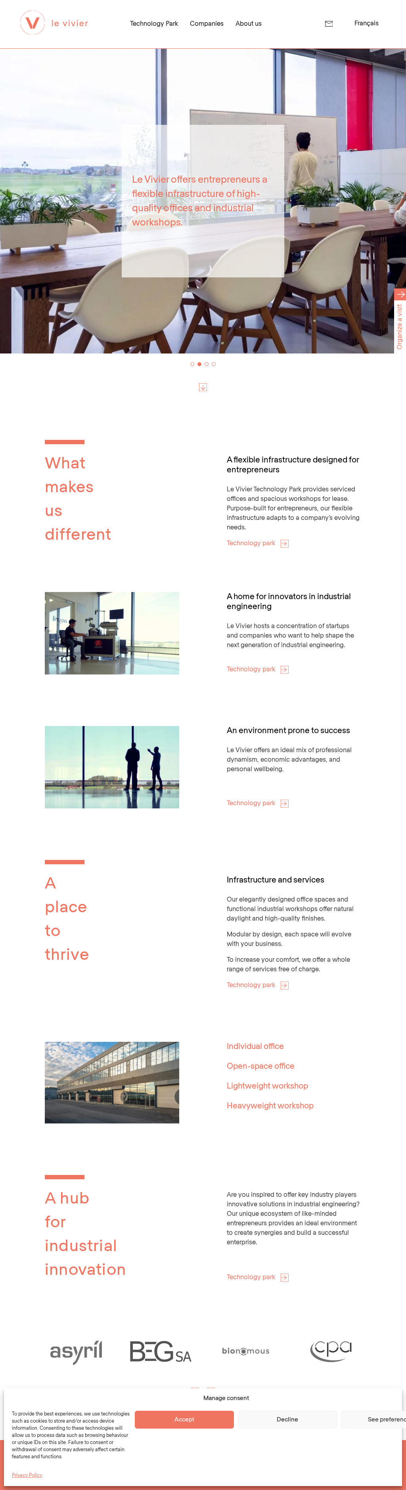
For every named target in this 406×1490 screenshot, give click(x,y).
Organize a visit (400, 327)
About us (249, 24)
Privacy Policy (27, 1475)
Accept (184, 1420)
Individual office (255, 1047)
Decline (287, 1420)
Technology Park (154, 24)
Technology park (252, 543)
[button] (192, 364)
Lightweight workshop (267, 1086)
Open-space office (261, 1066)
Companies (207, 24)
